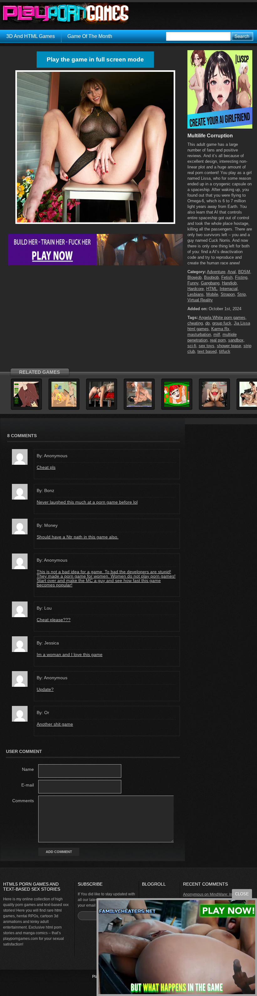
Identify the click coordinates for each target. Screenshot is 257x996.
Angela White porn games (222, 317)
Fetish (227, 277)
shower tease (229, 345)
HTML (211, 288)
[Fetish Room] (101, 406)
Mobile (212, 294)
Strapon (228, 294)
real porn (218, 340)
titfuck (224, 351)
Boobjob (211, 277)
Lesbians (195, 294)
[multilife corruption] (95, 224)
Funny (192, 283)
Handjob (229, 283)
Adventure (216, 271)
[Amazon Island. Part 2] (26, 406)
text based (207, 351)
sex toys (206, 345)
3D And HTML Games (30, 36)
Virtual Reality (200, 300)
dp (207, 323)
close (242, 894)
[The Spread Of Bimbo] (214, 406)
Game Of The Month (89, 36)
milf (216, 334)
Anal (232, 271)
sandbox (236, 340)
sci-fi (191, 345)
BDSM (244, 271)
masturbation (199, 334)
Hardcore (195, 288)
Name (28, 769)
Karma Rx (220, 328)
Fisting (241, 277)
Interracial (229, 288)
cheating (195, 323)
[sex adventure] (219, 127)
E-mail (27, 784)
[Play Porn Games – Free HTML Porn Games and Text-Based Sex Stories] (66, 13)
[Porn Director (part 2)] (139, 406)
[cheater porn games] (95, 264)
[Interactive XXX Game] (177, 406)
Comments (23, 800)
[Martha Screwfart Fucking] (64, 406)
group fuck (221, 323)
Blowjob (194, 277)
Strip (241, 294)
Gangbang (210, 283)
